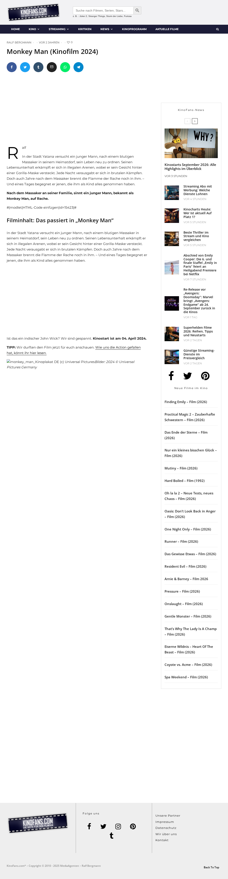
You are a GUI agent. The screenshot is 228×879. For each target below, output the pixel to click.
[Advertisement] (82, 110)
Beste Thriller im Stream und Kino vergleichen (196, 236)
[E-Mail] (52, 67)
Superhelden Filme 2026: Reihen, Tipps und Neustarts (198, 331)
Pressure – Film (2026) (182, 591)
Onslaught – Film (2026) (184, 604)
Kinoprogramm (134, 29)
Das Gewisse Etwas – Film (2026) (190, 554)
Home (15, 29)
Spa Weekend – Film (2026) (186, 677)
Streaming (57, 29)
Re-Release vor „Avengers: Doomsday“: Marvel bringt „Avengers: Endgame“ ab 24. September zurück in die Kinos (199, 301)
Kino (32, 29)
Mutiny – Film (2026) (181, 468)
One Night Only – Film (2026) (188, 529)
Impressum (164, 822)
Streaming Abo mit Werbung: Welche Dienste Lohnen (197, 190)
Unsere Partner (167, 815)
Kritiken (85, 29)
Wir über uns (166, 834)
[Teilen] (12, 67)
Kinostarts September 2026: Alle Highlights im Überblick (190, 167)
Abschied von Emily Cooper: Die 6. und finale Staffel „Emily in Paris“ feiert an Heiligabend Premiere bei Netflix (200, 265)
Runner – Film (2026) (181, 541)
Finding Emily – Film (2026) (186, 402)
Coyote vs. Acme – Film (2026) (188, 664)
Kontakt (162, 840)
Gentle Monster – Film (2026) (188, 616)
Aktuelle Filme (167, 29)
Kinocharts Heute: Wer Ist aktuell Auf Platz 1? (197, 213)
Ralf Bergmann (19, 42)
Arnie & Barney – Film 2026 (186, 579)
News (104, 29)
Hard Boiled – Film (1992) (185, 480)
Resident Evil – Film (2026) (185, 566)
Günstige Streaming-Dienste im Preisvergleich (199, 354)
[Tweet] (25, 67)
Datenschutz (166, 828)
